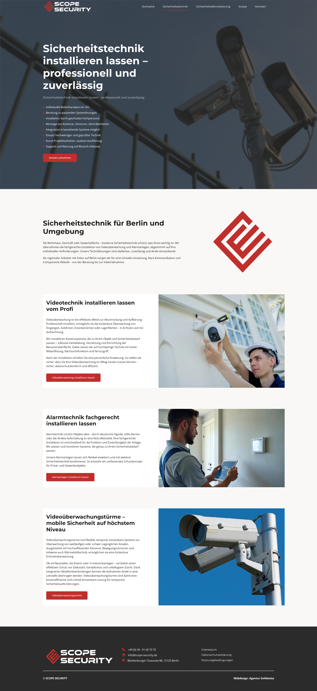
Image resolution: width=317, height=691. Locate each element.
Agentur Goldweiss (261, 678)
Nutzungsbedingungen (217, 660)
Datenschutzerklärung (216, 654)
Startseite (148, 6)
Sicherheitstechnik (175, 6)
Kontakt (260, 6)
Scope (243, 6)
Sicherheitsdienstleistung (213, 6)
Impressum (209, 649)
